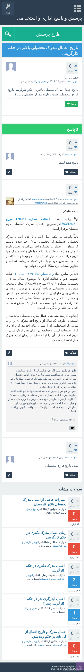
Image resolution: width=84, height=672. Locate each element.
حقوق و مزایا (40, 81)
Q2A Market (75, 666)
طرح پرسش (48, 34)
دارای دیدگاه (70, 363)
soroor (41, 645)
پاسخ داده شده (71, 154)
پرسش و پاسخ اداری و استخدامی (49, 18)
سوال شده (73, 81)
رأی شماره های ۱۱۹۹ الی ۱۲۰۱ (33, 273)
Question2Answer (72, 669)
